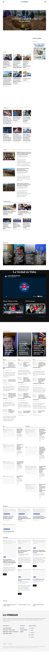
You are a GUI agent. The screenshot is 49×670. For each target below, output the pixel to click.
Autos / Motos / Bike (7, 628)
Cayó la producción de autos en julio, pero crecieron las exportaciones (24, 551)
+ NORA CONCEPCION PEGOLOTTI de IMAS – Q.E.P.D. (39, 605)
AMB (4, 556)
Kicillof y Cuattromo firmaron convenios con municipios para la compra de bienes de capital (26, 225)
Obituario (22, 628)
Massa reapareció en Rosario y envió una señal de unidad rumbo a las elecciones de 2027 (19, 258)
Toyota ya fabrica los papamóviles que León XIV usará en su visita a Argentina (9, 561)
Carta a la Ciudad (23, 629)
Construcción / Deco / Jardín (9, 629)
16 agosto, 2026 (7, 413)
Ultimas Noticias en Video (10, 301)
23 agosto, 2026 (7, 383)
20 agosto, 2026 (7, 565)
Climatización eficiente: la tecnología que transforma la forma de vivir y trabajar (24, 396)
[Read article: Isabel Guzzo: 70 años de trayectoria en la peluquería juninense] (9, 448)
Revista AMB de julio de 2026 (38, 579)
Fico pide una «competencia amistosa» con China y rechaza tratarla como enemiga (9, 349)
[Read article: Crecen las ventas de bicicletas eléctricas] (24, 573)
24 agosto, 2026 (20, 188)
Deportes (6, 132)
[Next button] (43, 20)
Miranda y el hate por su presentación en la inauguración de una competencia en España (42, 488)
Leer (5, 574)
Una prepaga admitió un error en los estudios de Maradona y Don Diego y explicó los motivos (42, 450)
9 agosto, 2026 (21, 384)
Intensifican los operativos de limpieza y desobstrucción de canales (26, 64)
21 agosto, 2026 (7, 400)
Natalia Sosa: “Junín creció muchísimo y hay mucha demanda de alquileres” (8, 517)
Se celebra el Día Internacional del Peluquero (20, 463)
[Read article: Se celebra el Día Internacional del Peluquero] (9, 465)
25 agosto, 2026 (17, 141)
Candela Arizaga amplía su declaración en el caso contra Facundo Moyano (42, 469)
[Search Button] (45, 2)
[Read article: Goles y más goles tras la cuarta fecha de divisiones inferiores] (27, 113)
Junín (24, 16)
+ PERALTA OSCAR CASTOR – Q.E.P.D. (23, 605)
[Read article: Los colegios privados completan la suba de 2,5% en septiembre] (24, 207)
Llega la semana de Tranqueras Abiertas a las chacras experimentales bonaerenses (23, 169)
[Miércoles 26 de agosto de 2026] (39, 59)
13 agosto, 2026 (22, 367)
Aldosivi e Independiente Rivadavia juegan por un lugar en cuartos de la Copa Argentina (7, 137)
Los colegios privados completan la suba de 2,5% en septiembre (24, 213)
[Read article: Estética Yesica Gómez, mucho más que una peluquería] (9, 433)
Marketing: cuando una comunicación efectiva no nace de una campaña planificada (9, 396)
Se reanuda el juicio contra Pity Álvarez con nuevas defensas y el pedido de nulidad (42, 431)
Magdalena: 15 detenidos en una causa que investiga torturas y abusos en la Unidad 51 (17, 225)
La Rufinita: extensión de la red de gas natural (24, 19)
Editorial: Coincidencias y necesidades (11, 411)
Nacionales (18, 252)
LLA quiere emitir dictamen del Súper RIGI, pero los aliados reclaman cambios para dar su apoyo (40, 258)
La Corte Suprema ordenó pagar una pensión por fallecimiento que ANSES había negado (17, 64)
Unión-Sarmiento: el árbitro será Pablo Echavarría (17, 119)
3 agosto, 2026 (36, 385)
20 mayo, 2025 (36, 520)
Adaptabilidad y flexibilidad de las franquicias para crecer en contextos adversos (7, 64)
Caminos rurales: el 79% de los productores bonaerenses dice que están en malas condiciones (24, 184)
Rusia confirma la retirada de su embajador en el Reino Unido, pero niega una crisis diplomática (38, 349)
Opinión (21, 631)
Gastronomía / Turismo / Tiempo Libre (10, 631)
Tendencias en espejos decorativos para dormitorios (26, 364)
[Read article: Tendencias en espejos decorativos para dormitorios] (20, 363)
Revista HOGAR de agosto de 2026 (27, 412)
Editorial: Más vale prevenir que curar (12, 380)
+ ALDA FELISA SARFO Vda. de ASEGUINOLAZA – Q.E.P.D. (9, 605)
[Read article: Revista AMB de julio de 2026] (39, 573)
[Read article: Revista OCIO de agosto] (35, 412)
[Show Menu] (3, 2)
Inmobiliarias (7, 513)
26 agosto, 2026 (7, 68)
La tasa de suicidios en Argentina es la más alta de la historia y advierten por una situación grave (8, 258)
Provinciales (6, 209)
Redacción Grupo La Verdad (22, 23)
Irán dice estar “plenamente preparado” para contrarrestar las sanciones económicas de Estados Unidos (24, 348)
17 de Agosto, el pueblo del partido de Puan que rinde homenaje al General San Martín (39, 365)
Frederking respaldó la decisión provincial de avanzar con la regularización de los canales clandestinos (7, 81)
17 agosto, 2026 (37, 369)
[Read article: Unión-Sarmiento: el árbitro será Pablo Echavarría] (17, 113)
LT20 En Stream (30, 301)
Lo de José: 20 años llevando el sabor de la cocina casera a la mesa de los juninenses (39, 397)
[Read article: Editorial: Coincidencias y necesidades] (5, 411)
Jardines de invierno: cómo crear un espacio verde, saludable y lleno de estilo (24, 380)
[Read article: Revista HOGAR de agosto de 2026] (20, 412)
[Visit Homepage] (24, 1)
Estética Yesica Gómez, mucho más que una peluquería (20, 430)
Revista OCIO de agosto (41, 411)
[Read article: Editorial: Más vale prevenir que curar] (5, 381)
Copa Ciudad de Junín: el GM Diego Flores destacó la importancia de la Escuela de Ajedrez (27, 137)
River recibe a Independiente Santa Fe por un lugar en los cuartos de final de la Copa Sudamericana (7, 120)
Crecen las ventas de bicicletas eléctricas (24, 580)
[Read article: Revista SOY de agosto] (9, 480)
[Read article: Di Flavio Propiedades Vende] (9, 527)
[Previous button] (5, 20)
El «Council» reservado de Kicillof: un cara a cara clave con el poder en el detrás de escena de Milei (9, 365)
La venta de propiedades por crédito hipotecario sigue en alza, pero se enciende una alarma (39, 517)
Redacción (5, 643)
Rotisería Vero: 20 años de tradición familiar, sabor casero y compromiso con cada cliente (39, 381)
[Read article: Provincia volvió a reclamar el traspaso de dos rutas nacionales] (9, 207)
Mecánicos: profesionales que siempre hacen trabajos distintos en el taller (39, 551)
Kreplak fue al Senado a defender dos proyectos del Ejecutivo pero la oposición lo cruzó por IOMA (7, 226)
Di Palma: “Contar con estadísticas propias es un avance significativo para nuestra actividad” (24, 518)
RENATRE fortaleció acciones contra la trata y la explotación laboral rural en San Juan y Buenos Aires (24, 153)
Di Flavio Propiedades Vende (8, 531)
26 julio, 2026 (21, 583)
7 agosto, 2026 (21, 555)
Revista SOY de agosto (20, 477)
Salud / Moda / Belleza (7, 633)
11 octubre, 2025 (7, 520)
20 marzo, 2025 (7, 532)
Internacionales (8, 343)
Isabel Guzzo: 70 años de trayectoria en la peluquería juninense (20, 447)
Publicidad (10, 643)
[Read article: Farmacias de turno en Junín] (27, 74)
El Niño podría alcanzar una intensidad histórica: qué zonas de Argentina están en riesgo (30, 258)
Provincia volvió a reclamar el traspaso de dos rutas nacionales (9, 213)
